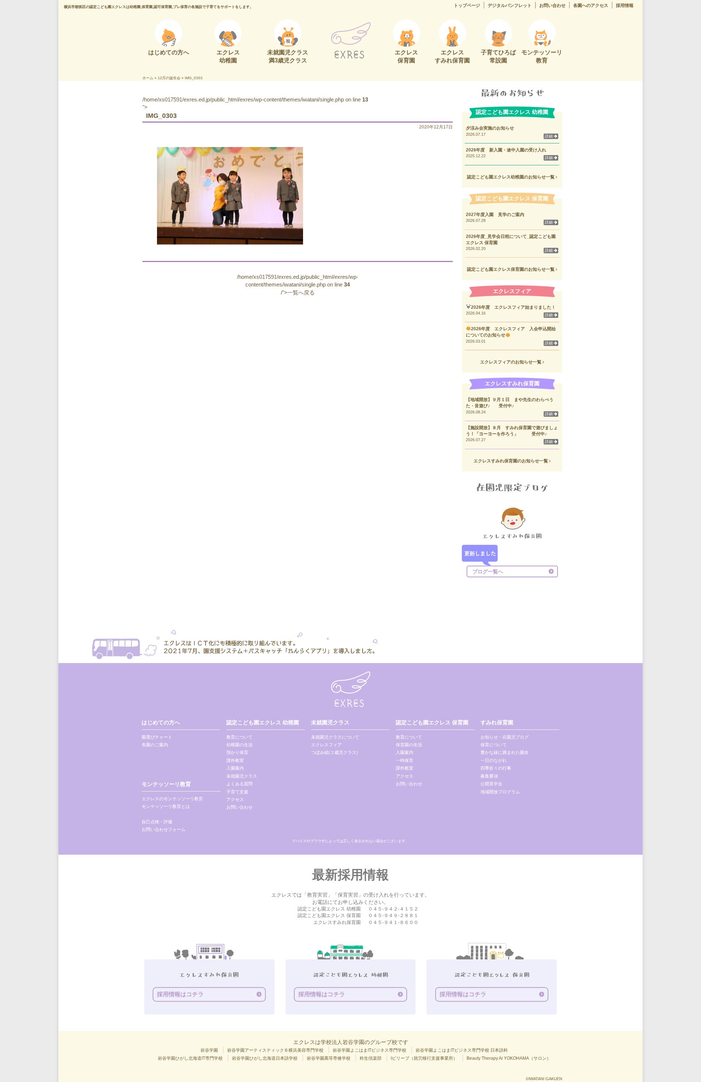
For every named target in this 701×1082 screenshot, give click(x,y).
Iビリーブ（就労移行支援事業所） (424, 1058)
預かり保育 (237, 752)
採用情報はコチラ (180, 994)
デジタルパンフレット (510, 5)
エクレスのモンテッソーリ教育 (172, 798)
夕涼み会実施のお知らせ (490, 128)
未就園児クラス (241, 776)
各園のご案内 (155, 744)
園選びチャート (157, 737)
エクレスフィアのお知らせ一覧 (511, 362)
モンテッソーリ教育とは (166, 806)
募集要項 (489, 776)
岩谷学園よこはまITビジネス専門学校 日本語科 (461, 1050)
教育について (239, 737)
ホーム (147, 78)
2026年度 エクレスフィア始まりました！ (513, 307)
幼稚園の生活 (239, 744)
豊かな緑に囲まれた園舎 (504, 752)
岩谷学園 (209, 1050)
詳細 (549, 136)
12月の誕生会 (169, 78)
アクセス (235, 799)
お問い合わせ (552, 5)
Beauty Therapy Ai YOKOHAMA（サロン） (509, 1058)
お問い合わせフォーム (163, 829)
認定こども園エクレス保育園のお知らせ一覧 (511, 269)
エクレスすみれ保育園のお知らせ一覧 (511, 460)
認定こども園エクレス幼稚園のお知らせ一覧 (511, 177)
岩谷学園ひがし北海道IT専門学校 (190, 1058)
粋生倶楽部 (371, 1058)
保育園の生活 (409, 744)
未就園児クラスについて (335, 737)
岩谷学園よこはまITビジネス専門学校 (369, 1050)
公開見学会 (491, 783)
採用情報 (624, 5)
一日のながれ (493, 760)
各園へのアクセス (590, 5)
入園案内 (235, 768)
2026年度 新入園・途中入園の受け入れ (506, 150)
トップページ (467, 5)
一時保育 (404, 760)
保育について (493, 744)
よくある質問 (239, 783)
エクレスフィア (326, 744)
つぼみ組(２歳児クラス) (334, 752)
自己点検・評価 (157, 821)
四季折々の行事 (495, 768)
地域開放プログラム (500, 791)
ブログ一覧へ (487, 571)
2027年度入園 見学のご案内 (495, 214)
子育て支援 (237, 791)
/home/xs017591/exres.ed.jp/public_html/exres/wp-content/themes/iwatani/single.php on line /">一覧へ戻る (297, 285)
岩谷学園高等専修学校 (328, 1058)
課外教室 (235, 760)
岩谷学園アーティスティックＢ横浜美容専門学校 (275, 1050)
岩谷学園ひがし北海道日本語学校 (265, 1058)
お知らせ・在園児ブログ (504, 737)
